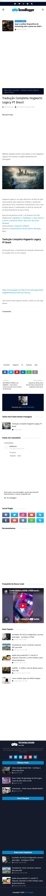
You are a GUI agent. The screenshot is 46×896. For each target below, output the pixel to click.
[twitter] (19, 4)
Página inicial (8, 90)
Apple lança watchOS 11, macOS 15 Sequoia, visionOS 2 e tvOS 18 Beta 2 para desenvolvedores (27, 657)
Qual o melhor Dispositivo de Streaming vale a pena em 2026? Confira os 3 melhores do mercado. (29, 25)
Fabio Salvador (9, 107)
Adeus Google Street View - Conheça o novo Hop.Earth (26, 769)
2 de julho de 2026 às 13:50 (17, 448)
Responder (13, 456)
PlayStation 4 (28, 218)
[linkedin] (35, 757)
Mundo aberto (27, 229)
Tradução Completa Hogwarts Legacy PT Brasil (27, 425)
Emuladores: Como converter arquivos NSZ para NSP (26, 646)
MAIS (4, 231)
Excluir (19, 456)
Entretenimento (15, 229)
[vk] (23, 520)
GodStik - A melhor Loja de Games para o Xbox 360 (27, 669)
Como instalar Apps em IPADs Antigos (26, 678)
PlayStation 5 (17, 218)
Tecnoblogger (28, 892)
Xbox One (27, 221)
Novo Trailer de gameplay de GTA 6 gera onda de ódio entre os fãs (27, 779)
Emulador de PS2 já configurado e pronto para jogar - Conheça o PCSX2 (27, 636)
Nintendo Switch (16, 221)
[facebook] (15, 4)
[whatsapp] (31, 520)
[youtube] (31, 515)
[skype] (31, 4)
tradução (29, 365)
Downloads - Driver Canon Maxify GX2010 (27, 789)
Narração (37, 229)
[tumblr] (6, 520)
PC (22, 365)
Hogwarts (16, 365)
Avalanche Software (21, 226)
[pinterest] (27, 4)
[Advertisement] (23, 61)
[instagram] (23, 4)
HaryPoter (16, 90)
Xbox (36, 365)
